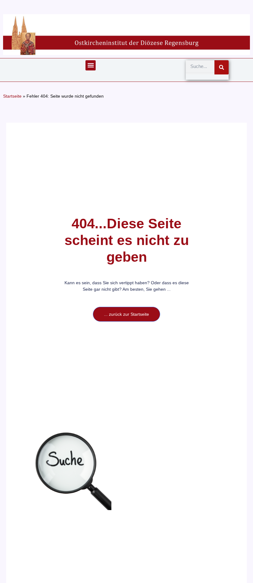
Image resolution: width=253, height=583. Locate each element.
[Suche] (221, 67)
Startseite (12, 96)
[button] (90, 65)
